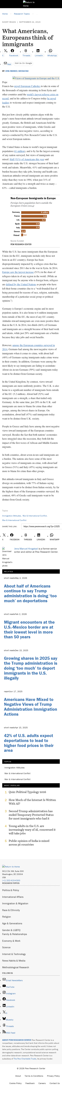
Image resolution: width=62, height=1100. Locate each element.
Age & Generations (12, 923)
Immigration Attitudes (11, 515)
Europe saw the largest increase (18, 272)
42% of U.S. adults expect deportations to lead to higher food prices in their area (29, 743)
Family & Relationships (14, 934)
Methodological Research (15, 967)
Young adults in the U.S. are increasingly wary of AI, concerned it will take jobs (32, 829)
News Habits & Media (13, 960)
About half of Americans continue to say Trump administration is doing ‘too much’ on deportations (30, 593)
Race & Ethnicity (11, 910)
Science (6, 947)
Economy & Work (11, 940)
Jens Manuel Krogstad (16, 71)
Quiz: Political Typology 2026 (27, 792)
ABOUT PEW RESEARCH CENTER (16, 1040)
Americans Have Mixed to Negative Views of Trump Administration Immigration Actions (30, 707)
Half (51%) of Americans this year (27, 159)
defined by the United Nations (21, 284)
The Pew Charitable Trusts (25, 1058)
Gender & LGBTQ (11, 930)
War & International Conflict (35, 515)
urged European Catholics (27, 86)
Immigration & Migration (15, 903)
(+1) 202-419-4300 (11, 880)
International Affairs (12, 896)
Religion (6, 916)
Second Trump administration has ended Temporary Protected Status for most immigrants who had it (31, 814)
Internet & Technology (14, 954)
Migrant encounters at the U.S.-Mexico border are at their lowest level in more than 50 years (29, 629)
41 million (19, 151)
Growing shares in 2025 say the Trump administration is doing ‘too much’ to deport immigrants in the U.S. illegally (30, 668)
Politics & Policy (10, 890)
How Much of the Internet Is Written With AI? (32, 801)
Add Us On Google (23, 63)
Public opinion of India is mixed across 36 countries (29, 842)
